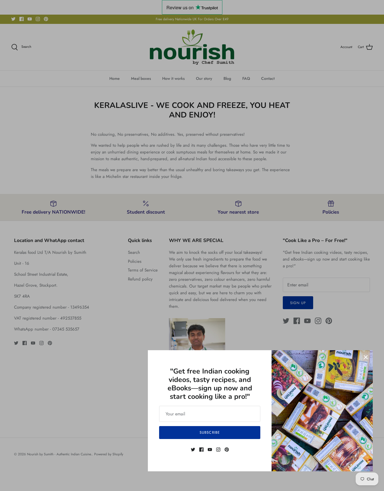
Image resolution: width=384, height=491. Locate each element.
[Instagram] (218, 449)
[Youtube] (210, 449)
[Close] (366, 357)
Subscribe (210, 432)
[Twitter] (193, 449)
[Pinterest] (227, 449)
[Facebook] (201, 449)
